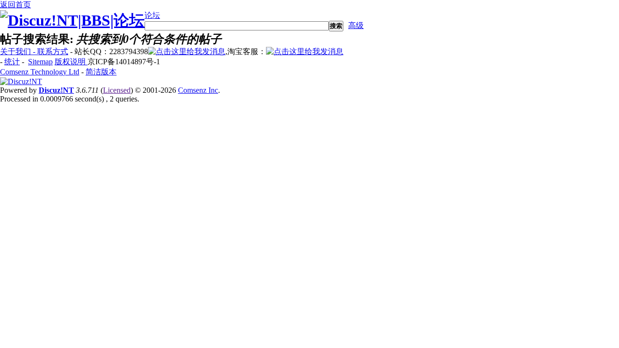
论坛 (152, 15)
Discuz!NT (56, 90)
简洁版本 (101, 72)
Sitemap (40, 62)
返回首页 (15, 4)
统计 (12, 62)
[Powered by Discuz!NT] (21, 81)
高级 (356, 25)
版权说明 (71, 62)
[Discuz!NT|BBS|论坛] (72, 20)
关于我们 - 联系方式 (34, 51)
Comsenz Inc (198, 90)
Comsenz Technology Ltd (39, 72)
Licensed (117, 90)
